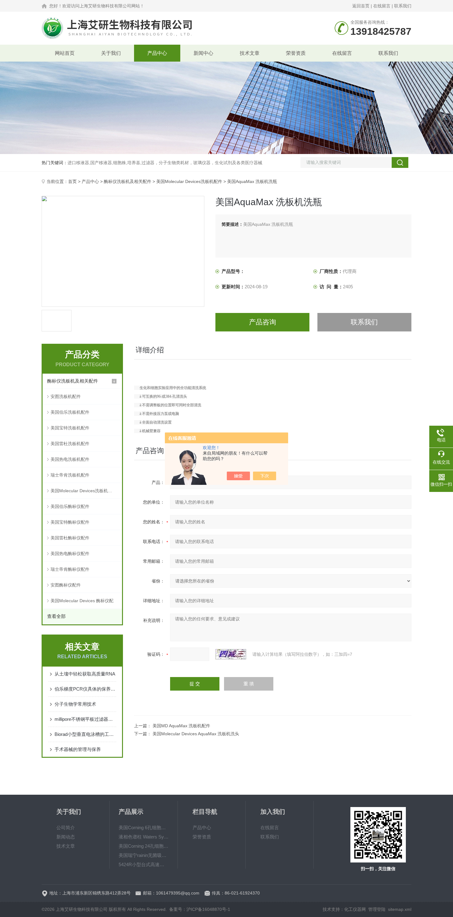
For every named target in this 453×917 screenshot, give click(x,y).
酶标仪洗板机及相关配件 (127, 181)
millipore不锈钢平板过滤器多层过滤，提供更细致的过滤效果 (85, 719)
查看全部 (56, 616)
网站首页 (65, 53)
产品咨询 (262, 322)
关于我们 (111, 53)
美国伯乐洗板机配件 (70, 412)
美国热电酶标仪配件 (70, 553)
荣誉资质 (296, 53)
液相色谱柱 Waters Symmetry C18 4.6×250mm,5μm (144, 836)
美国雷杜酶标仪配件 (70, 537)
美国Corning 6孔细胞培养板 (144, 827)
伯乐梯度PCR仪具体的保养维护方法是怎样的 (85, 689)
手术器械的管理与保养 (78, 749)
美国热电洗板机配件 (70, 459)
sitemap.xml (399, 909)
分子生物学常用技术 (75, 704)
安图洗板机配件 (66, 396)
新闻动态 (65, 836)
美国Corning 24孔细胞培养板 (144, 846)
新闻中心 (203, 53)
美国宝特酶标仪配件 (70, 522)
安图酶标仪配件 (66, 584)
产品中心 (157, 53)
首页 (72, 181)
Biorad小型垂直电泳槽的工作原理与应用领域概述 (85, 734)
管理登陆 (377, 909)
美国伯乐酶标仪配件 (70, 506)
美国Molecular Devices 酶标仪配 (82, 600)
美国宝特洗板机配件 (70, 427)
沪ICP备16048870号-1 (208, 909)
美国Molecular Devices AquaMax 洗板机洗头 (196, 733)
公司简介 (65, 827)
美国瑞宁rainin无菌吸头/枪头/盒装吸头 (144, 855)
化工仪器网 (355, 909)
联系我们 (402, 5)
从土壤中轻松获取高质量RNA (85, 673)
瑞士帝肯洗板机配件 (70, 475)
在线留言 (381, 5)
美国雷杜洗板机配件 (70, 443)
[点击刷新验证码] (230, 654)
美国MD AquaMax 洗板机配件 (181, 725)
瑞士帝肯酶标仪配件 (70, 569)
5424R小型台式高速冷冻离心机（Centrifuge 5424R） (144, 864)
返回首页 (360, 5)
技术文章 (249, 53)
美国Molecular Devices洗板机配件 (189, 181)
